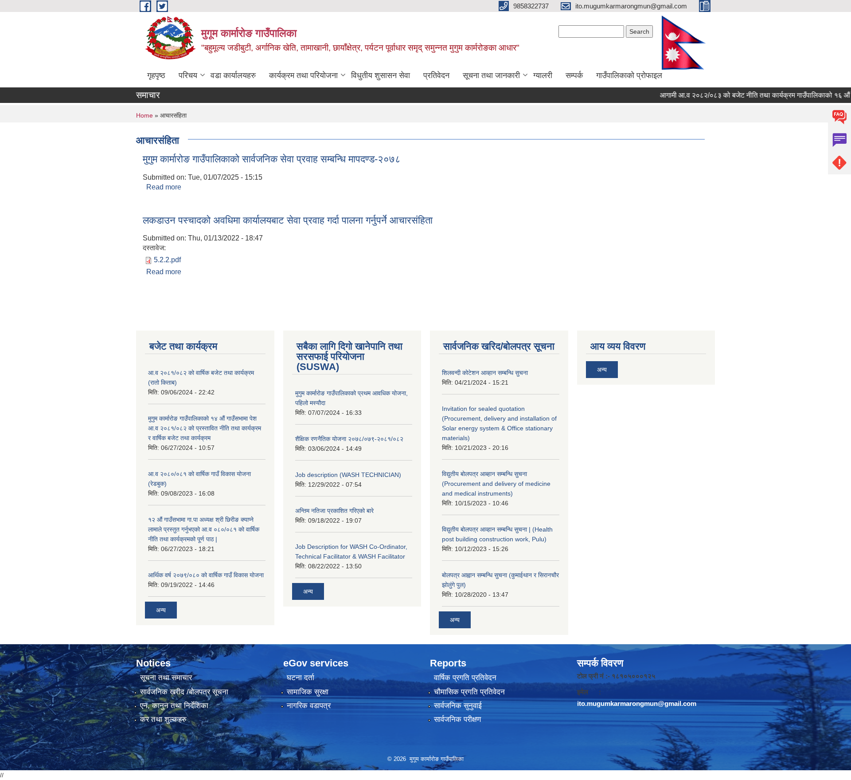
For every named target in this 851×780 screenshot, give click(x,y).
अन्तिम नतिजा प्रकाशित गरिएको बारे (334, 510)
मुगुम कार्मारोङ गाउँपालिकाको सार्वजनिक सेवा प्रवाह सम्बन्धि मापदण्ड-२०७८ (272, 159)
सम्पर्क (574, 75)
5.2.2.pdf (167, 260)
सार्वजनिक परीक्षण (457, 719)
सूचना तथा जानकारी (491, 75)
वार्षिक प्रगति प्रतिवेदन (465, 678)
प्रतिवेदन (436, 75)
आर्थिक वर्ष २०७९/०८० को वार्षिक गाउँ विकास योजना (206, 575)
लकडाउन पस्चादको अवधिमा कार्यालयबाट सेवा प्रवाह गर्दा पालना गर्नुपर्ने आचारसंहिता (288, 220)
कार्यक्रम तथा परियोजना (303, 75)
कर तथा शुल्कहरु (163, 719)
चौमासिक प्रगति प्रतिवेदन (469, 692)
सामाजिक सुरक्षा (307, 692)
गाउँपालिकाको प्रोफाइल (629, 75)
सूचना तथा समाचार (166, 678)
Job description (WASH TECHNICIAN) (348, 474)
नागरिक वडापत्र (309, 705)
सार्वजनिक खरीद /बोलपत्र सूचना (184, 692)
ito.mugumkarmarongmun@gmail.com (636, 703)
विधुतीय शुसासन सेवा (380, 75)
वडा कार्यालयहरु (233, 75)
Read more (163, 187)
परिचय (188, 75)
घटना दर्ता (300, 678)
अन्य (161, 610)
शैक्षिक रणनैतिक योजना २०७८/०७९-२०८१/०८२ (349, 438)
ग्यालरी (542, 75)
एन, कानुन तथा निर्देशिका (174, 705)
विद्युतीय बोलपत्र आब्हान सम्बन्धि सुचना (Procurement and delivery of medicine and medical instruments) (496, 483)
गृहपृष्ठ (156, 75)
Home (144, 115)
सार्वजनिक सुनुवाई (458, 705)
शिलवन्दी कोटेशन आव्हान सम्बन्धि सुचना (485, 372)
